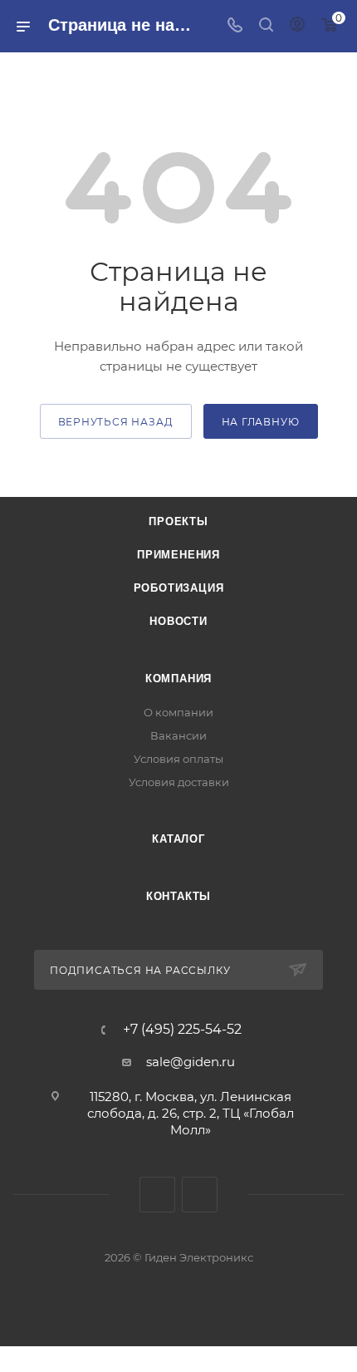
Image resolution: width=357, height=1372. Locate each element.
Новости (178, 621)
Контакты (178, 896)
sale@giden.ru (190, 1062)
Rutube (200, 1194)
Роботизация (179, 588)
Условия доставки (179, 782)
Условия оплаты (178, 758)
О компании (178, 712)
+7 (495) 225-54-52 (182, 1029)
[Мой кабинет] (297, 26)
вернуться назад (116, 422)
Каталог (178, 839)
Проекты (178, 521)
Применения (178, 554)
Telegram (157, 1194)
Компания (178, 678)
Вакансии (178, 735)
